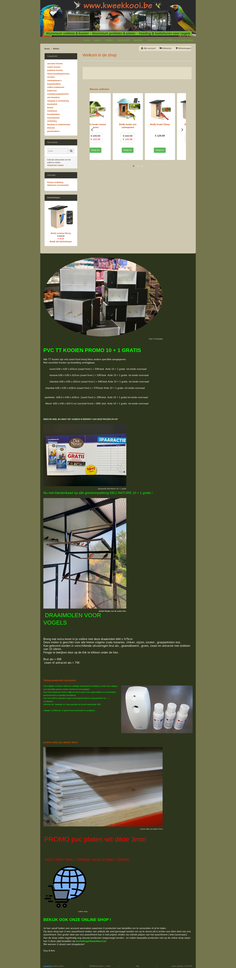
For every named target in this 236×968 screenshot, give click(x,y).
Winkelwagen (184, 48)
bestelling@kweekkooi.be (91, 941)
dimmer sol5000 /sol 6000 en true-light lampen (170, 40)
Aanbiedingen (53, 197)
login (137, 966)
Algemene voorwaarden (58, 185)
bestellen (138, 40)
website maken (57, 966)
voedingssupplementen (58, 94)
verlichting (52, 121)
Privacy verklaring (55, 182)
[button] (133, 166)
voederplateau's (54, 80)
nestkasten (52, 111)
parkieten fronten (55, 70)
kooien (97, 40)
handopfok (52, 104)
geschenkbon (53, 131)
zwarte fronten (53, 67)
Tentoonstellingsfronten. (58, 74)
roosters (51, 77)
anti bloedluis (53, 97)
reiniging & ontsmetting (58, 101)
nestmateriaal (53, 118)
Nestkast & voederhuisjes (58, 124)
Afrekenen (167, 48)
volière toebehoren (55, 87)
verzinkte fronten (55, 63)
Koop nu (105, 150)
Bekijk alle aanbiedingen (61, 241)
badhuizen (52, 91)
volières (109, 40)
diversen (51, 128)
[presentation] (92, 129)
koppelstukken (54, 84)
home (86, 40)
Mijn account (149, 48)
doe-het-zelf (123, 40)
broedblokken (53, 114)
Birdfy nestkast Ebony (61, 233)
